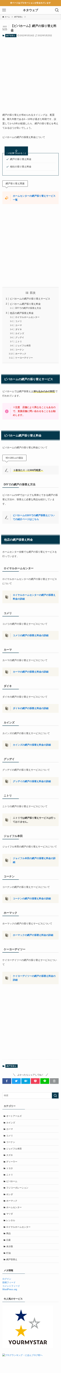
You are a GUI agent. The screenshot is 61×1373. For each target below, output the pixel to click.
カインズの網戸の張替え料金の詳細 (32, 744)
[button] (6, 1081)
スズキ (9, 1155)
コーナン (19, 349)
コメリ (18, 321)
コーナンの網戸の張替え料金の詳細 (32, 898)
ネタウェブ (30, 10)
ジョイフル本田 (23, 345)
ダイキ (18, 329)
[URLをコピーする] (54, 1081)
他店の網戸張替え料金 (22, 313)
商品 (8, 1233)
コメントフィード (11, 1286)
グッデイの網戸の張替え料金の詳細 (32, 781)
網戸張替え (10, 35)
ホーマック (20, 353)
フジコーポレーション (17, 1187)
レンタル (10, 1220)
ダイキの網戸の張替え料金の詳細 (30, 708)
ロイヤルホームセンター (27, 317)
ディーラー (11, 1161)
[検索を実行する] (55, 1095)
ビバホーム (11, 1181)
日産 (8, 1240)
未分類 (9, 1246)
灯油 (8, 1253)
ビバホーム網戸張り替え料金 (25, 304)
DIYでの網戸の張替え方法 (28, 308)
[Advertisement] (30, 72)
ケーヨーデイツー (24, 357)
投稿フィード (9, 1282)
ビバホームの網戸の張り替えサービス (30, 298)
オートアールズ (14, 1116)
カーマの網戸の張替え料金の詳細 (30, 671)
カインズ (19, 333)
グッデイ (19, 337)
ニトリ (18, 341)
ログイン (6, 1279)
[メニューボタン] (4, 10)
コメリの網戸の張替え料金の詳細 (30, 635)
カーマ (18, 325)
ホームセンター (14, 1207)
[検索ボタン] (57, 10)
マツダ (9, 1214)
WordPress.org (9, 1289)
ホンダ (9, 1194)
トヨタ (9, 1168)
